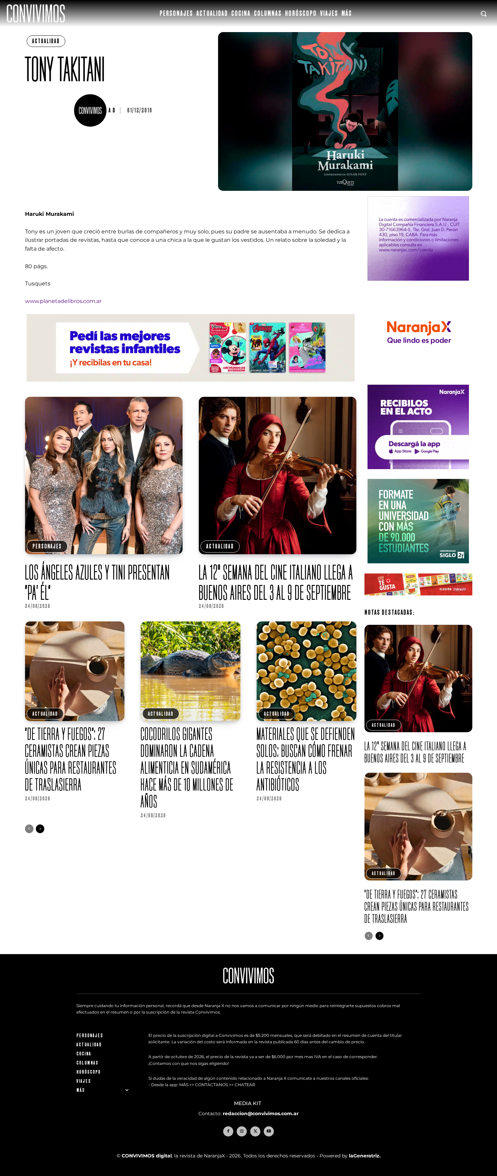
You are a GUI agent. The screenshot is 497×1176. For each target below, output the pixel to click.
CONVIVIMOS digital (147, 1156)
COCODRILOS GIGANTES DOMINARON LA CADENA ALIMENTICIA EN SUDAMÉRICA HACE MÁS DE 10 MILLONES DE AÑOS (187, 767)
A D (112, 110)
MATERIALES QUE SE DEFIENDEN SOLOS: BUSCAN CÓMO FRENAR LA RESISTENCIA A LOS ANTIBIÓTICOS (306, 759)
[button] (483, 13)
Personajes (47, 546)
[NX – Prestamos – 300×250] (418, 474)
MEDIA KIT (248, 1103)
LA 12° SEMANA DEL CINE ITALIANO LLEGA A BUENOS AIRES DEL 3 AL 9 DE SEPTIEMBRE (276, 582)
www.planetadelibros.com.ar (63, 301)
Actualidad (46, 41)
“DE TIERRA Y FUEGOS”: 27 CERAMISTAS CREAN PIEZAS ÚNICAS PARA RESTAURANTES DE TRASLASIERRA (71, 759)
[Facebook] (228, 1131)
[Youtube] (269, 1131)
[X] (255, 1131)
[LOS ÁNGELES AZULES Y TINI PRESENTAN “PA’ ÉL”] (104, 475)
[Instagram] (242, 1131)
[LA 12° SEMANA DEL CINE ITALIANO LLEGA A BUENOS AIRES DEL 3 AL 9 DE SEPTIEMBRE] (277, 475)
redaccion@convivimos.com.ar (261, 1113)
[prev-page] (29, 828)
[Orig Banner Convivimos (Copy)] (418, 600)
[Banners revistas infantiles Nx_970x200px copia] (191, 387)
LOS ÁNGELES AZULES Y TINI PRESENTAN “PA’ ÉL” (97, 582)
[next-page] (40, 828)
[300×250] (418, 380)
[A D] (91, 110)
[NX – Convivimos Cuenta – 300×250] (418, 286)
